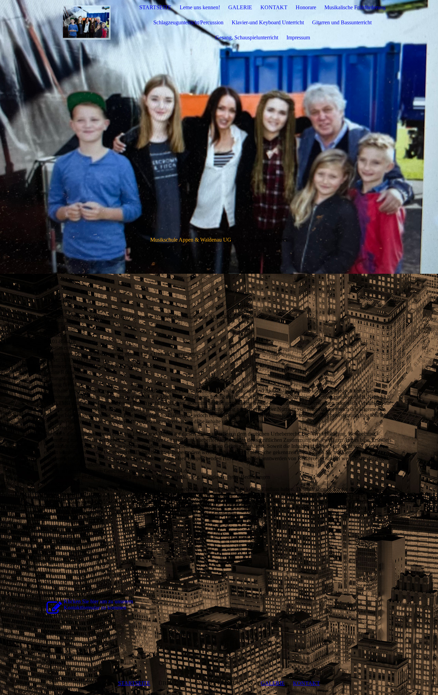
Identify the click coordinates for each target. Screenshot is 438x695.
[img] (86, 22)
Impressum (298, 37)
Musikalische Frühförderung (355, 7)
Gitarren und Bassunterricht (342, 22)
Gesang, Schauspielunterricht (246, 37)
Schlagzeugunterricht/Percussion (188, 22)
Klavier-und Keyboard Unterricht (268, 22)
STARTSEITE (155, 7)
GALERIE (240, 7)
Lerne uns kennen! (200, 7)
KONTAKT (273, 7)
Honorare (306, 7)
